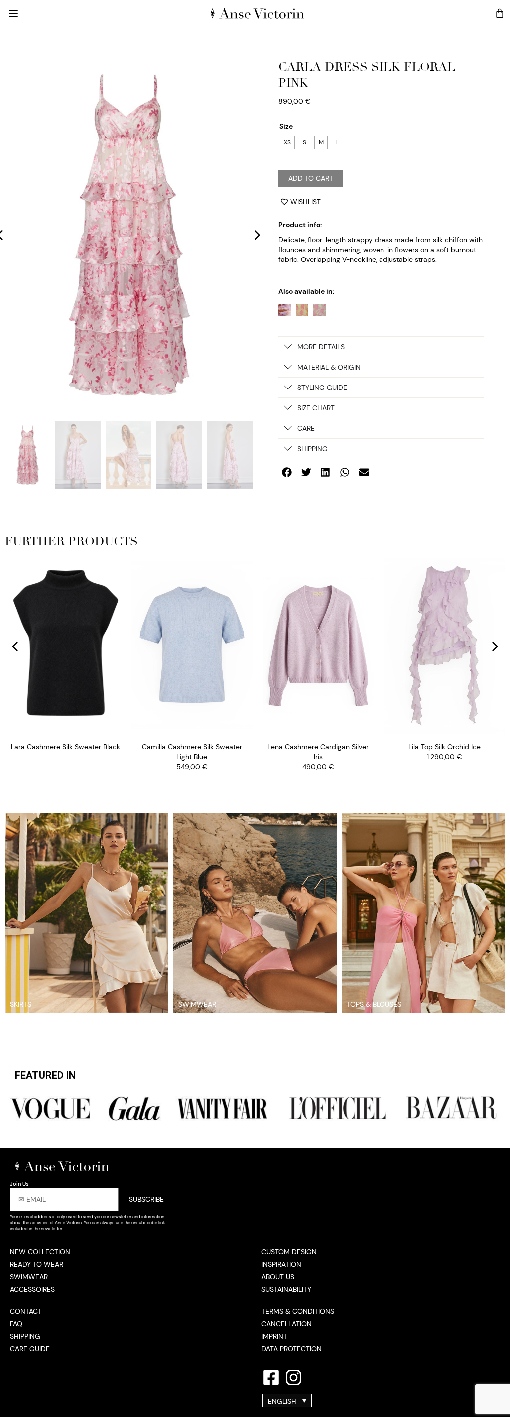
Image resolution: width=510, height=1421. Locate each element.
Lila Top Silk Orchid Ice (444, 746)
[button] (257, 235)
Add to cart (310, 178)
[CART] (499, 13)
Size (286, 126)
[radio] (287, 142)
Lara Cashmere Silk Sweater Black (65, 746)
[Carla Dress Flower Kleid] (129, 235)
